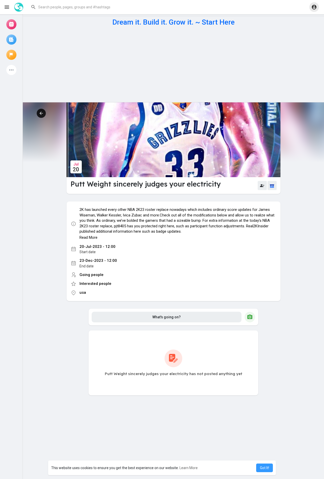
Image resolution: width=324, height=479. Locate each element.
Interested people (95, 283)
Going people (91, 274)
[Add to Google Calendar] (272, 185)
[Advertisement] (173, 64)
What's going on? (166, 317)
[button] (79, 7)
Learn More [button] (188, 468)
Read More (88, 237)
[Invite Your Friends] (262, 185)
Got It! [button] (264, 468)
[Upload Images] (250, 317)
